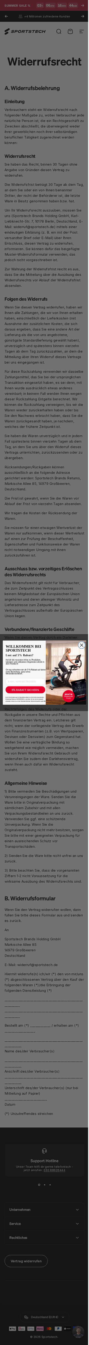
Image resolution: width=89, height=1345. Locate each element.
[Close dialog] (79, 644)
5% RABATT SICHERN (23, 689)
